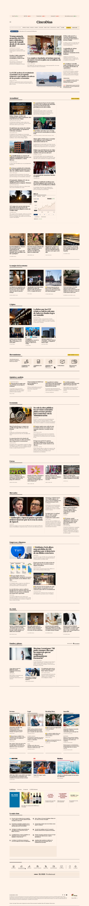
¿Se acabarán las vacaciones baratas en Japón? (44, 176)
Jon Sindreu (47, 730)
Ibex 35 (13, 16)
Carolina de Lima (12, 60)
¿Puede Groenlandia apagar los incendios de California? (68, 775)
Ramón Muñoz (35, 446)
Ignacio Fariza (44, 135)
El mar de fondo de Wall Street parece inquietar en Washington (35, 383)
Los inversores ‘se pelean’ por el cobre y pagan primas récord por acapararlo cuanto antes (52, 515)
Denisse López (12, 80)
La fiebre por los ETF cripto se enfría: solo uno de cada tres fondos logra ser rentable (44, 312)
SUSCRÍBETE (69, 27)
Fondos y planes (47, 27)
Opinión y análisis (16, 377)
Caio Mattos (12, 524)
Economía (36, 27)
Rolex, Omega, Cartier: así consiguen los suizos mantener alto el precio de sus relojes (20, 118)
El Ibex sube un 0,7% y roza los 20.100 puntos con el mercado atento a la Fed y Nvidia (70, 38)
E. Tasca (11, 344)
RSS (44, 903)
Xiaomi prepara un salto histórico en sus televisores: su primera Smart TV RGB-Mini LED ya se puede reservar (71, 746)
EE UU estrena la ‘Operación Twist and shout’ (53, 728)
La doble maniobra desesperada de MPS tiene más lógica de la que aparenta (71, 383)
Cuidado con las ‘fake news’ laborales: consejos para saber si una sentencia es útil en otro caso (35, 746)
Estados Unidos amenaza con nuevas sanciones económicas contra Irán (17, 57)
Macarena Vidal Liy (13, 48)
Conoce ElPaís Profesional (73, 355)
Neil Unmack (65, 392)
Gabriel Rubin (47, 742)
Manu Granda (12, 595)
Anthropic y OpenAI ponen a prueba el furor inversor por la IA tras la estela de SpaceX (26, 520)
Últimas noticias (53, 27)
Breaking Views (50, 711)
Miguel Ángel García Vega (14, 120)
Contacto (11, 903)
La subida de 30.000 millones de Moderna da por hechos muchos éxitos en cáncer (52, 734)
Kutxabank (76, 643)
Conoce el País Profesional (44, 874)
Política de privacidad (33, 903)
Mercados (32, 27)
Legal (29, 711)
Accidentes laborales (31, 736)
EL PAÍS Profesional (34, 789)
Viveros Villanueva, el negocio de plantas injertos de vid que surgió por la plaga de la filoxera (17, 477)
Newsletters (47, 903)
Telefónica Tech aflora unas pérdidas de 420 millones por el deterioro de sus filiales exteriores (44, 550)
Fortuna (12, 711)
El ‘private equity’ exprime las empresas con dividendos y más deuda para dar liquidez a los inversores (70, 521)
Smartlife (66, 711)
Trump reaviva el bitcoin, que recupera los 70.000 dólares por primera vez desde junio (16, 341)
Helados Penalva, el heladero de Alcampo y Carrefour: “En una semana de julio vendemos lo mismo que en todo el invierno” (35, 478)
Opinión (58, 27)
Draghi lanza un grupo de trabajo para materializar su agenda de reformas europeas (20, 130)
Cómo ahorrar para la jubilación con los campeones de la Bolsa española (15, 670)
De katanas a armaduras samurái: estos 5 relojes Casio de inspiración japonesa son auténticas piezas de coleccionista (21, 825)
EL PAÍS (62, 27)
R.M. (46, 503)
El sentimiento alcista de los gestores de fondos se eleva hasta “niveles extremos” (48, 669)
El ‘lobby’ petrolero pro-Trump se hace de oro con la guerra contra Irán (44, 132)
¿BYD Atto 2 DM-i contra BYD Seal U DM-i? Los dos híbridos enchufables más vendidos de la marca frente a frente (20, 776)
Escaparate (25, 789)
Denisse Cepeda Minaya (13, 482)
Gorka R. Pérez (12, 172)
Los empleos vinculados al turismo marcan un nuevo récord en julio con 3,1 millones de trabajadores (44, 60)
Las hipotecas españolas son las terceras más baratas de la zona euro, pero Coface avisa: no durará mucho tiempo (17, 290)
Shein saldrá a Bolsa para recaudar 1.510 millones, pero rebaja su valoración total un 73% (44, 140)
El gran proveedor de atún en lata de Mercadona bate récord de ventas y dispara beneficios (43, 564)
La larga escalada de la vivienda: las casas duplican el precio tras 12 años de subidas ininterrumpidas (20, 170)
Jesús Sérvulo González (37, 135)
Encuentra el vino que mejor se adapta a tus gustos (50, 801)
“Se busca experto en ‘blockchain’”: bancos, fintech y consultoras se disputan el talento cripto (48, 341)
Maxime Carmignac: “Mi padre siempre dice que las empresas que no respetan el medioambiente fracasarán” (44, 653)
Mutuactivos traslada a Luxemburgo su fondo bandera (31, 678)
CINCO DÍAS (40, 154)
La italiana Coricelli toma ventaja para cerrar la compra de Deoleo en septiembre (71, 66)
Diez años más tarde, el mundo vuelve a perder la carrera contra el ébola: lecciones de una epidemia (34, 628)
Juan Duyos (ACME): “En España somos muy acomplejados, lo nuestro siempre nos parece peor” (16, 729)
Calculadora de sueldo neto (25, 366)
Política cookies (19, 903)
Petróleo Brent (39, 16)
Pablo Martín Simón (13, 184)
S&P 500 (25, 16)
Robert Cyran (47, 737)
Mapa (43, 903)
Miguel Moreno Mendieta (37, 660)
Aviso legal (14, 903)
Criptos (12, 304)
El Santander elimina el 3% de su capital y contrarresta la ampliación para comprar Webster (20, 182)
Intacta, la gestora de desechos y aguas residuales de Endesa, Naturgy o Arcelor (53, 477)
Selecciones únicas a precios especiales (61, 801)
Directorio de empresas (73, 366)
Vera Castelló (12, 673)
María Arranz (12, 634)
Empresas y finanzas (26, 27)
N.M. (36, 109)
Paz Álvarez (65, 634)
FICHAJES (28, 727)
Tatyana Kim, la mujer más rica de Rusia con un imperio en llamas (17, 385)
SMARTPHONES (65, 736)
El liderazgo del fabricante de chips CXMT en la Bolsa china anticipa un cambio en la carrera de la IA (44, 152)
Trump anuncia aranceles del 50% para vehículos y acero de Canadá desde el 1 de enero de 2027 (17, 41)
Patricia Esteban (30, 741)
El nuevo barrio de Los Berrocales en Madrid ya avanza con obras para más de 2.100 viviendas (52, 289)
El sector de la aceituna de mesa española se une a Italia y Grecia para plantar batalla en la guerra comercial (35, 249)
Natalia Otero (12, 393)
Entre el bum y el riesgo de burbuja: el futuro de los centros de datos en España (70, 249)
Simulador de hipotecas (48, 366)
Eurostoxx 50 (53, 16)
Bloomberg (35, 154)
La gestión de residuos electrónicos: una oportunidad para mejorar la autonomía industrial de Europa (53, 384)
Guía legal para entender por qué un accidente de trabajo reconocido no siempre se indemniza (35, 738)
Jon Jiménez (12, 212)
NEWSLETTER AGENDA (75, 98)
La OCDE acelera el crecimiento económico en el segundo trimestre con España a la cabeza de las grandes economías (22, 75)
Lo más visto (14, 813)
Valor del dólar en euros (69, 16)
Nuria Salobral (48, 519)
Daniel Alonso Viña (30, 483)
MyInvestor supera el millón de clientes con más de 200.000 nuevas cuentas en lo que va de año (52, 249)
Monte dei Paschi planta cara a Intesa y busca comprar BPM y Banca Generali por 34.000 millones (70, 510)
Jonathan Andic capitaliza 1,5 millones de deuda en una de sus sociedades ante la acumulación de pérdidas (44, 841)
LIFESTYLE (65, 727)
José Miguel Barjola (31, 733)
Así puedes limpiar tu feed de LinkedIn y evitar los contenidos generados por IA (70, 730)
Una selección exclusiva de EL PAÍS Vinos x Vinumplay (30, 806)
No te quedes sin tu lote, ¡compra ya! (73, 801)
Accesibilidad (39, 903)
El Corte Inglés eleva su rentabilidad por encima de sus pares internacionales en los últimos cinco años (20, 578)
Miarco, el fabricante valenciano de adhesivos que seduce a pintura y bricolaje (71, 477)
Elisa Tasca (35, 317)
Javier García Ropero (13, 581)
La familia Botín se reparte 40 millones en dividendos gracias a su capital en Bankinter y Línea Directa (20, 158)
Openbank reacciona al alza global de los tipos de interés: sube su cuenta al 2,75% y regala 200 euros (35, 289)
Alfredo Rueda (12, 779)
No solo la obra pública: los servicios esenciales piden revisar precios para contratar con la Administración (43, 412)
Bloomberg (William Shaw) (67, 295)
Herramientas (15, 355)
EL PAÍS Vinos (12, 789)
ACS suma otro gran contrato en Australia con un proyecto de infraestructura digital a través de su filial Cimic (20, 208)
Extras (12, 461)
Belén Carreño (12, 132)
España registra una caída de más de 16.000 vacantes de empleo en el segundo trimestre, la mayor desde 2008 (43, 428)
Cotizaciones (41, 27)
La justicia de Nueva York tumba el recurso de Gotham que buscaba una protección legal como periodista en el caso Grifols (44, 105)
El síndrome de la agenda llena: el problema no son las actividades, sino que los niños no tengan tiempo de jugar (53, 628)
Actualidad (14, 98)
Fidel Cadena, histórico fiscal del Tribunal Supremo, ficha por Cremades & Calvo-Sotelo (35, 730)
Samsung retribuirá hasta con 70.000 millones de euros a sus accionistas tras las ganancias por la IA (53, 500)
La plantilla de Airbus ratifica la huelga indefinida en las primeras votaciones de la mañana (71, 51)
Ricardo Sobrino (12, 295)
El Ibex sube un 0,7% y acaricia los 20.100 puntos (28, 31)
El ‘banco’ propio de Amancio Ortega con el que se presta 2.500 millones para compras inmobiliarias (45, 835)
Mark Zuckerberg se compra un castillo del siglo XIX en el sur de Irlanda (19, 428)
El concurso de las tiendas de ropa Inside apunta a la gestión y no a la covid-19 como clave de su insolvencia (44, 588)
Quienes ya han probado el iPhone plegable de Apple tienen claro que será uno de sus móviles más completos (71, 739)
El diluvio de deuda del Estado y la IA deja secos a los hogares (53, 741)
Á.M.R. (34, 109)
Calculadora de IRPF (37, 366)
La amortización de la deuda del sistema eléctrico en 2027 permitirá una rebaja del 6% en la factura (20, 440)
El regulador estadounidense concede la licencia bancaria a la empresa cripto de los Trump (32, 341)
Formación (19, 789)
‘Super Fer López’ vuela (39, 775)
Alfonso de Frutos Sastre (67, 733)
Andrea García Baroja (13, 748)
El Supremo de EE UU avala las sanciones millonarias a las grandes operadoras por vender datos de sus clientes (43, 443)
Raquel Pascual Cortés (37, 432)
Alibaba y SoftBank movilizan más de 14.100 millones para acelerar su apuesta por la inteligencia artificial (44, 183)
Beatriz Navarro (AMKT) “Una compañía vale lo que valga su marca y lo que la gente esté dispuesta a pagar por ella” (17, 738)
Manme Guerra (12, 733)
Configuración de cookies (26, 903)
